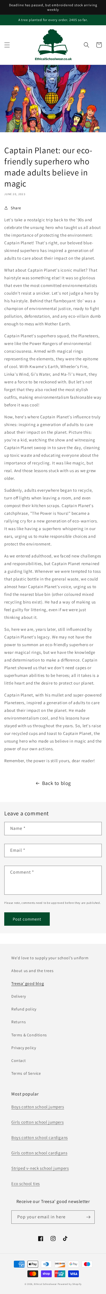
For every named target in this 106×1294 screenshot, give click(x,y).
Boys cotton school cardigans (39, 1137)
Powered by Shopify (70, 1283)
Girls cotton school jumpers (37, 1122)
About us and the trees (32, 970)
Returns (18, 1021)
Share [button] (16, 207)
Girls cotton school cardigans (39, 1152)
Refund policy (23, 1009)
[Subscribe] (88, 1217)
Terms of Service (26, 1073)
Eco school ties (25, 1183)
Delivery (18, 996)
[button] (7, 45)
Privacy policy (23, 1047)
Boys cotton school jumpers (37, 1106)
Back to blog (56, 783)
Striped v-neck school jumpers (40, 1168)
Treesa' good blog (27, 983)
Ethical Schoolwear (45, 1283)
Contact (18, 1060)
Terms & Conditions (29, 1034)
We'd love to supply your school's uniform (50, 957)
